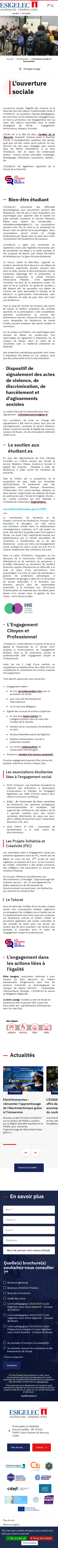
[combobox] (29, 1250)
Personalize (29, 1543)
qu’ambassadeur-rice (30, 691)
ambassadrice (29, 746)
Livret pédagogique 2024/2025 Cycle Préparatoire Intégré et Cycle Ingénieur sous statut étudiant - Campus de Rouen (30, 1329)
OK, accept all (17, 1538)
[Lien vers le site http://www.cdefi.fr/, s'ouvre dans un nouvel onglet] (19, 1488)
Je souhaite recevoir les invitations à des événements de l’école (30, 1350)
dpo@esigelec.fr (29, 1395)
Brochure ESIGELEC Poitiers (23, 1287)
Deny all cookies (42, 1538)
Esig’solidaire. (38, 501)
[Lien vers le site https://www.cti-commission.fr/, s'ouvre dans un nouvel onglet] (35, 1466)
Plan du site (8, 1520)
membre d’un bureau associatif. (36, 754)
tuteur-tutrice (30, 716)
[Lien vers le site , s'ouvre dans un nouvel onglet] (49, 1466)
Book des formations (18, 1293)
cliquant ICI (42, 1381)
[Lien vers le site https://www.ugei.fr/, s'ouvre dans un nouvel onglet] (45, 1488)
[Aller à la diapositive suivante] (35, 1153)
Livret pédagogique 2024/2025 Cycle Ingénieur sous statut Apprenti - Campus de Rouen (30, 1318)
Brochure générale (17, 1282)
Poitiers (26, 13)
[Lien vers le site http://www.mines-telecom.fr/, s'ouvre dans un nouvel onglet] (15, 1466)
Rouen (15, 13)
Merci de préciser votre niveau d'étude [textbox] (28, 1250)
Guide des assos (16, 1298)
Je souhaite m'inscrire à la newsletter (28, 1342)
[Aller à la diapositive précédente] (26, 1153)
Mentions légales (11, 1524)
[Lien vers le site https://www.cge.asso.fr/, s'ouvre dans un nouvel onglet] (43, 1477)
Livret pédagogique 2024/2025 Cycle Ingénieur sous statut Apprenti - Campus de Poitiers (30, 1306)
